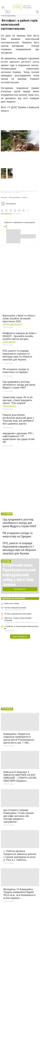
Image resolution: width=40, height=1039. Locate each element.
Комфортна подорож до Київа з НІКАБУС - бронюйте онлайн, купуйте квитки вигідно (19, 336)
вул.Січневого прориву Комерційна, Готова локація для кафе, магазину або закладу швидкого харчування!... (18, 816)
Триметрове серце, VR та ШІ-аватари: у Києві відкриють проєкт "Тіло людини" (18, 400)
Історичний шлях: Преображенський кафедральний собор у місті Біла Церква (19, 575)
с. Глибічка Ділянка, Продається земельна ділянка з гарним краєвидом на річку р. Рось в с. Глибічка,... (19, 855)
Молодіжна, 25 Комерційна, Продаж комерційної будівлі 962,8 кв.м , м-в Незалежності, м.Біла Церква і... (19, 894)
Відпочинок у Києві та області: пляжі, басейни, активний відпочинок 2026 (19, 318)
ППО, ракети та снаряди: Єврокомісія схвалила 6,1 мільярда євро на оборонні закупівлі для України (17, 355)
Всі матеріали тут (20, 589)
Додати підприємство (20, 636)
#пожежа (4, 197)
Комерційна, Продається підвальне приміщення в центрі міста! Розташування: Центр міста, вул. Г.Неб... (18, 738)
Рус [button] (7, 12)
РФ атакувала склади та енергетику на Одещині (16, 371)
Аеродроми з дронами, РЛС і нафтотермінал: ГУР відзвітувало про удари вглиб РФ (19, 438)
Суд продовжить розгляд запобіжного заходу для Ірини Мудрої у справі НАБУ (19, 384)
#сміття (24, 197)
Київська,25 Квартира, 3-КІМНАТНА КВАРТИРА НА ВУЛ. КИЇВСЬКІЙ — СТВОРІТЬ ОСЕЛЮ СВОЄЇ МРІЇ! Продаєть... (19, 776)
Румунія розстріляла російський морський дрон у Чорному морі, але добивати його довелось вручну (18, 419)
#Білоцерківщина (14, 197)
